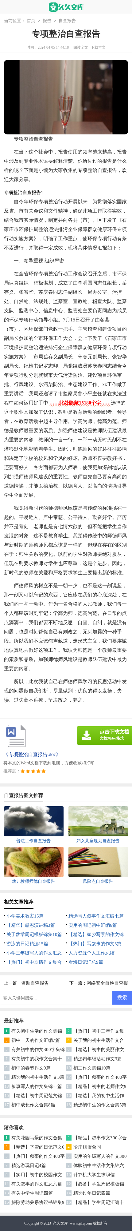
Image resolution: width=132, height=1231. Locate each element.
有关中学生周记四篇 (32, 1193)
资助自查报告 (35, 983)
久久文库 (60, 1223)
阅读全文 (80, 47)
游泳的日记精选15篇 (27, 943)
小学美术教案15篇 (25, 916)
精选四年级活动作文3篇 (97, 1058)
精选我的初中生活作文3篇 (37, 1077)
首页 (31, 20)
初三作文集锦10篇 (92, 1068)
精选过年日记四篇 (91, 1193)
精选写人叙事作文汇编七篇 (96, 916)
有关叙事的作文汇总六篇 (36, 1183)
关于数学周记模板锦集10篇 (34, 934)
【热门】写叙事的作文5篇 (95, 943)
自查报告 (67, 20)
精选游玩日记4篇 (28, 1165)
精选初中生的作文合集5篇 (99, 1104)
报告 (47, 20)
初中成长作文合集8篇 (33, 1104)
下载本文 (98, 47)
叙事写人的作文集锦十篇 (36, 1086)
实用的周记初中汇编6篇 (92, 925)
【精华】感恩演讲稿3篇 (30, 925)
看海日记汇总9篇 (85, 962)
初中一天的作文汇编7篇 (35, 1040)
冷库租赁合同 (87, 1147)
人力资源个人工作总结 (91, 952)
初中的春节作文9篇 (31, 1068)
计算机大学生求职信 (94, 1174)
